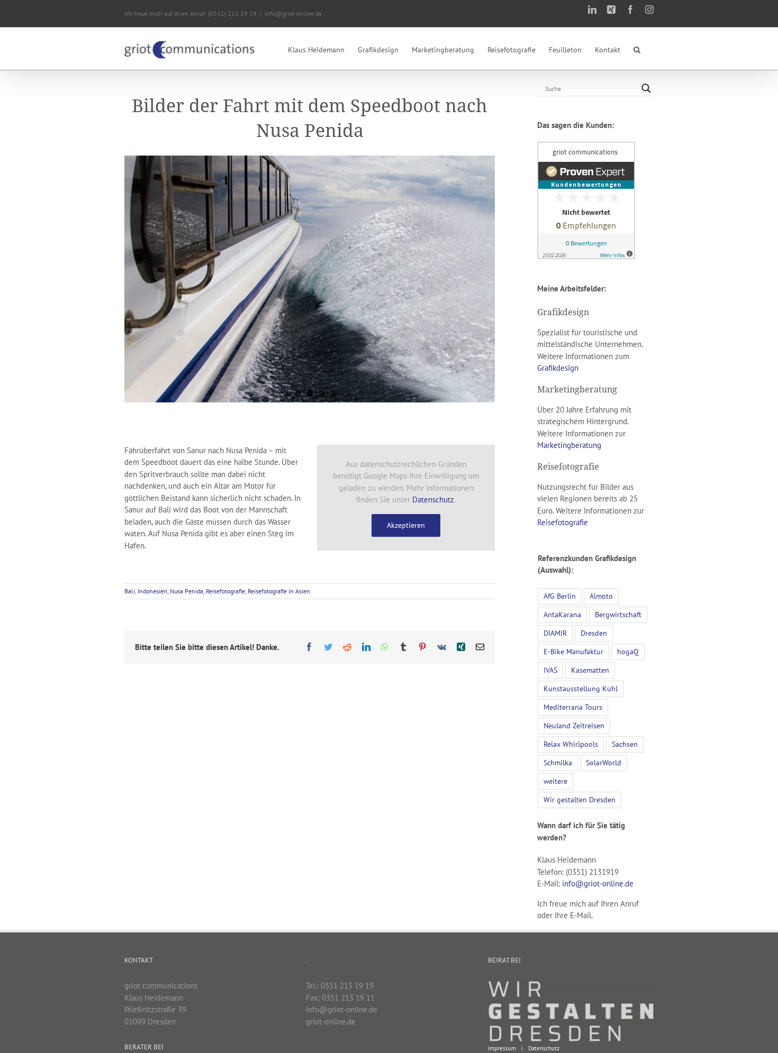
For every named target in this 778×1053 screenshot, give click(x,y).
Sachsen (625, 744)
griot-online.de (331, 1022)
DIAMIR (555, 633)
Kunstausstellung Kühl (581, 688)
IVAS (550, 670)
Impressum (502, 1048)
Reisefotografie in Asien (279, 591)
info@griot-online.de (293, 13)
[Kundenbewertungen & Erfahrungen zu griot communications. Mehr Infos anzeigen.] (586, 147)
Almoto (601, 596)
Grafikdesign (557, 368)
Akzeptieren (406, 525)
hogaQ (628, 651)
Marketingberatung (569, 445)
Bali (129, 591)
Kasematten (590, 670)
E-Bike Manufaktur (573, 651)
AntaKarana (562, 614)
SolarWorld (603, 762)
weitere (555, 781)
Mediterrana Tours (573, 707)
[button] (637, 49)
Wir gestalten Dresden (580, 799)
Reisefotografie (225, 591)
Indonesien (152, 591)
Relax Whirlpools (571, 744)
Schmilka (558, 762)
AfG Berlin (560, 596)
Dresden (594, 633)
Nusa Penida (186, 591)
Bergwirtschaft (618, 614)
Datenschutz (433, 500)
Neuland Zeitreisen (574, 725)
